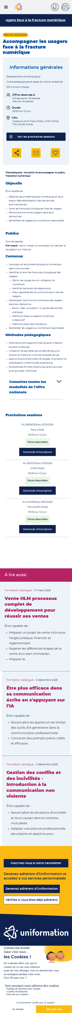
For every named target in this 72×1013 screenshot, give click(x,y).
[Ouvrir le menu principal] (6, 7)
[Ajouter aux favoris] (55, 153)
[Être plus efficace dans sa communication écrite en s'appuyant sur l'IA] (36, 713)
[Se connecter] (66, 7)
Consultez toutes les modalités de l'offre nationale (27, 387)
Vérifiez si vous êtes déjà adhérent (32, 899)
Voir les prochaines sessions (36, 137)
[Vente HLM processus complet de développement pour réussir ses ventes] (35, 626)
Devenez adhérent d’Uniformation (32, 888)
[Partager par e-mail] (36, 153)
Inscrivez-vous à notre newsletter (36, 863)
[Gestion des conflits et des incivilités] (37, 801)
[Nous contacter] (56, 6)
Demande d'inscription (37, 452)
